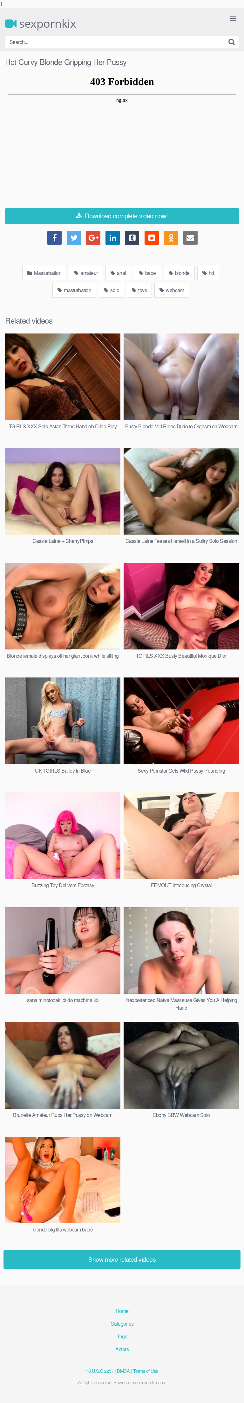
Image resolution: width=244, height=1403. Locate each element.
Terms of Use (145, 1370)
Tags (122, 1336)
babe (150, 273)
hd (210, 273)
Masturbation (47, 273)
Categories (122, 1323)
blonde (182, 273)
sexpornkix (46, 23)
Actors (122, 1349)
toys (142, 290)
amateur (88, 273)
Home (122, 1311)
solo (114, 290)
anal (121, 273)
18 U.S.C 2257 (100, 1370)
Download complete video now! (125, 215)
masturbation (77, 290)
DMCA (123, 1370)
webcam (174, 290)
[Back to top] (233, 1391)
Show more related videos (122, 1259)
